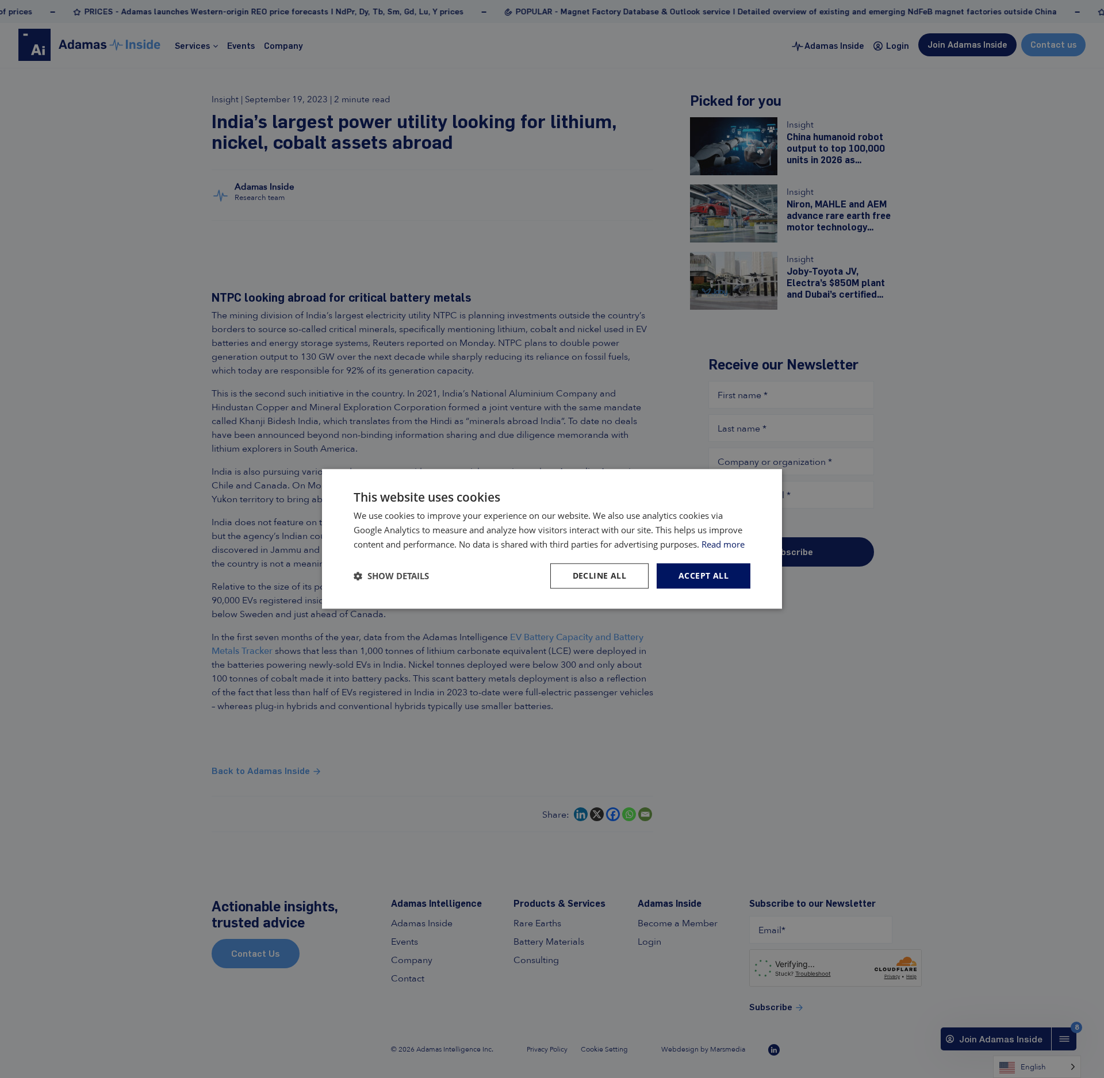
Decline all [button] (599, 575)
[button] (391, 575)
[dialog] (552, 539)
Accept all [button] (703, 575)
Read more (723, 544)
